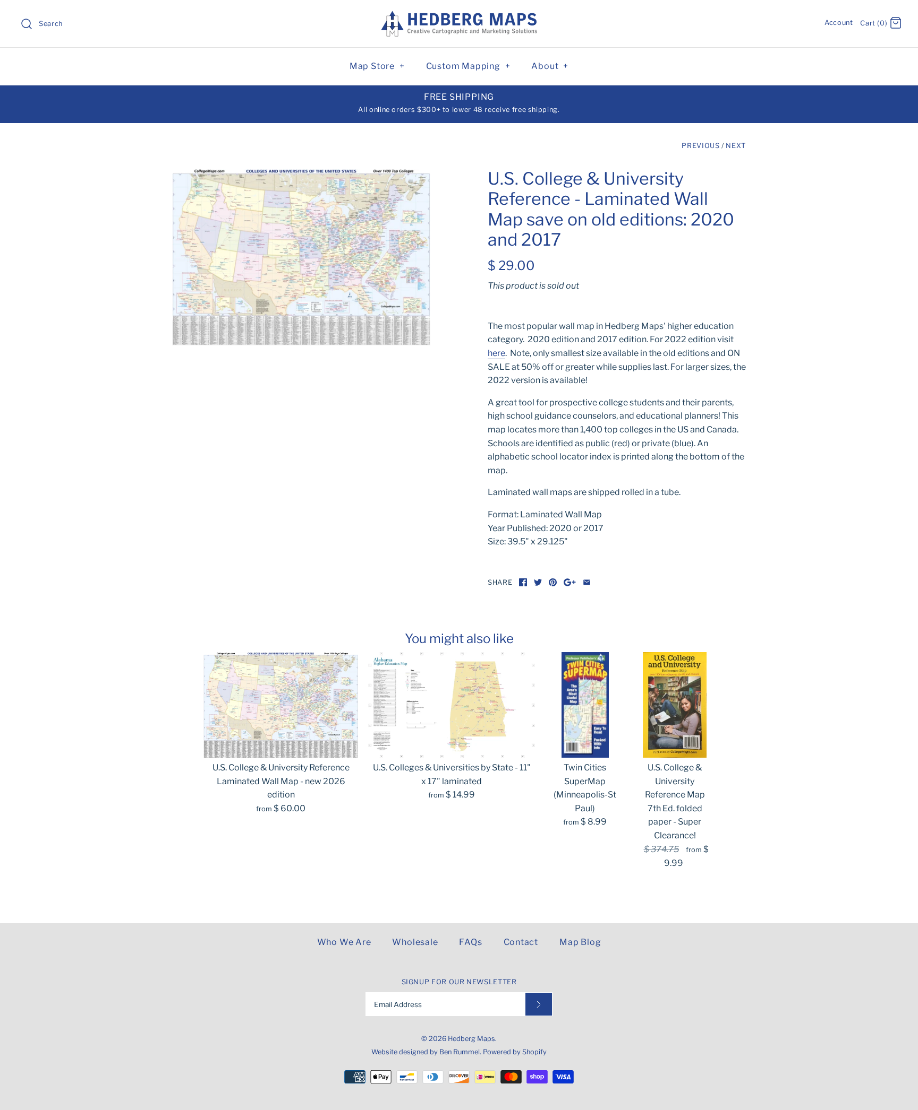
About (549, 66)
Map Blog (580, 942)
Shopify (534, 1052)
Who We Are (344, 942)
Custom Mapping (468, 66)
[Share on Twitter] (538, 582)
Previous (700, 146)
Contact (521, 942)
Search (51, 24)
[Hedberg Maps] (459, 17)
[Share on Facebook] (523, 582)
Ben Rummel (459, 1052)
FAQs (470, 942)
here (496, 353)
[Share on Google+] (570, 582)
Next (736, 146)
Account (838, 23)
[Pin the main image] (553, 582)
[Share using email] (587, 582)
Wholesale (415, 942)
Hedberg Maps (471, 1039)
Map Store (377, 66)
